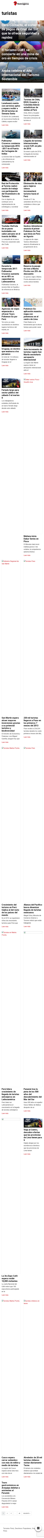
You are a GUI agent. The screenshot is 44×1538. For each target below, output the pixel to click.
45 (19, 1513)
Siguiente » (26, 1513)
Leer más (5, 125)
